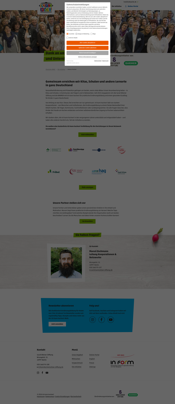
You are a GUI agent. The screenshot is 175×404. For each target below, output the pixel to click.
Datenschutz (97, 60)
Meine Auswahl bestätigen (87, 53)
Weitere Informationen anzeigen (87, 57)
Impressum (105, 60)
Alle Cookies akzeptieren (87, 42)
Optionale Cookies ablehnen (87, 48)
